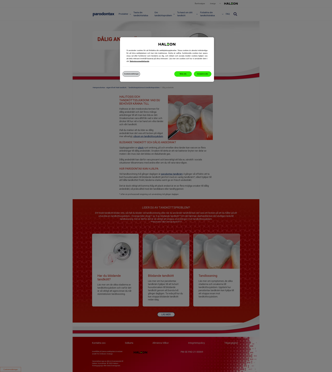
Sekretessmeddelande (139, 61)
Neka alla (183, 74)
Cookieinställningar (131, 74)
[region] (167, 59)
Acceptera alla (202, 74)
